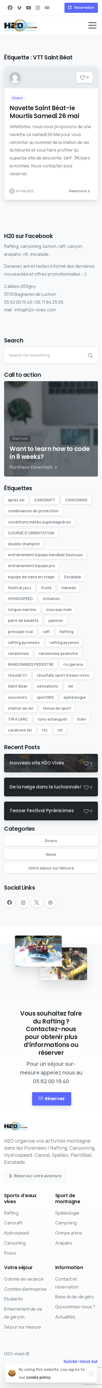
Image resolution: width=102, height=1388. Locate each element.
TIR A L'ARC (18, 719)
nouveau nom (59, 609)
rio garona (73, 664)
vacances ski (20, 730)
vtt (60, 730)
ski (70, 686)
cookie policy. (38, 1377)
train (81, 719)
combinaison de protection (33, 510)
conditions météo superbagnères (39, 522)
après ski (16, 499)
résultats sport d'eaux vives (63, 675)
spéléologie (74, 697)
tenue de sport (57, 708)
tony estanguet (52, 719)
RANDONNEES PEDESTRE (31, 664)
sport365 (45, 697)
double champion (24, 543)
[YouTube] (28, 8)
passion (55, 620)
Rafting (66, 631)
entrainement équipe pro (31, 565)
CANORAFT (44, 499)
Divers (51, 840)
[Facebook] (10, 8)
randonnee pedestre (58, 653)
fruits (46, 587)
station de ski (20, 708)
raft (46, 631)
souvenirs (17, 697)
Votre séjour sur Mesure (51, 868)
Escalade (72, 576)
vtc (45, 730)
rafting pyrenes (64, 642)
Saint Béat (17, 686)
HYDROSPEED (20, 598)
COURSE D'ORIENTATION (31, 532)
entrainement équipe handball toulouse (45, 554)
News (51, 854)
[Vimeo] (19, 8)
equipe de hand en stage (31, 576)
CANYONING (76, 499)
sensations (47, 686)
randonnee (18, 653)
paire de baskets (23, 620)
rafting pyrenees (24, 642)
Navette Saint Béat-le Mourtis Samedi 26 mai (44, 112)
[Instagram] (37, 8)
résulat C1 (17, 675)
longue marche (22, 609)
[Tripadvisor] (47, 8)
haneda (68, 587)
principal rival (20, 631)
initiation (51, 598)
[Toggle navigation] (92, 25)
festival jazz (19, 587)
